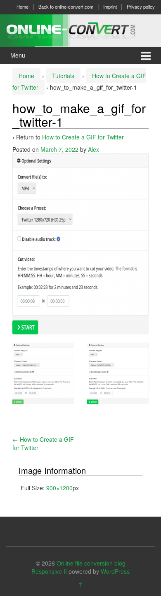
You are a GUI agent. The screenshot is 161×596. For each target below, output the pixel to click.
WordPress (115, 571)
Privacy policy (141, 6)
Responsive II (49, 571)
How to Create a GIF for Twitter (83, 137)
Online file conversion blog (91, 563)
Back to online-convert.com (65, 6)
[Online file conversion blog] (80, 30)
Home (22, 6)
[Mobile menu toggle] (146, 55)
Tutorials (63, 76)
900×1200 (59, 488)
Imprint (110, 6)
